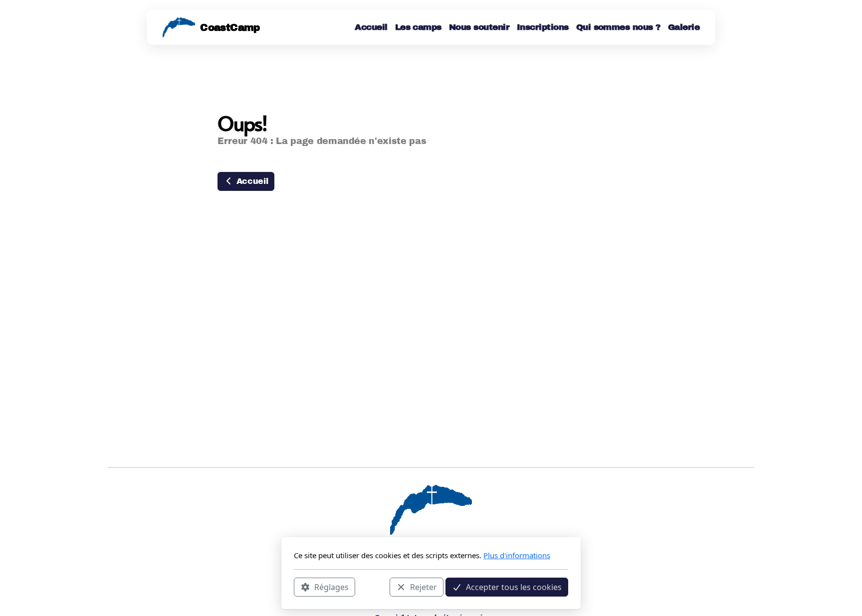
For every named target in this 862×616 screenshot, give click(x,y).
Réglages (331, 586)
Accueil (251, 181)
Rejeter (423, 586)
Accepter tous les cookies (514, 586)
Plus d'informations (516, 555)
